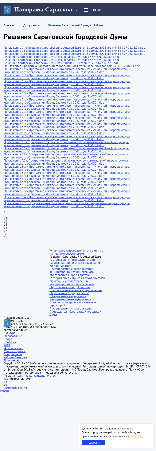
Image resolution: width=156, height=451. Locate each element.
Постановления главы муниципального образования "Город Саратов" (75, 291)
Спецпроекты (13, 354)
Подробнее (135, 436)
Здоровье (10, 342)
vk (5, 385)
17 (5, 230)
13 (5, 218)
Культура (9, 333)
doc (142, 47)
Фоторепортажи (14, 351)
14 (5, 221)
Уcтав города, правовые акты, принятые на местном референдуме (76, 251)
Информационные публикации (70, 299)
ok (5, 381)
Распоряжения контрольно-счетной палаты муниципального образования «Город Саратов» (75, 263)
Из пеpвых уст (13, 348)
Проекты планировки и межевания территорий (73, 303)
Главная (9, 25)
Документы (31, 25)
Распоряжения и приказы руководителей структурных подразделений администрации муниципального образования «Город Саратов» (77, 282)
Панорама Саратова (43, 9)
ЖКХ (7, 345)
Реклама (9, 375)
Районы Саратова (15, 357)
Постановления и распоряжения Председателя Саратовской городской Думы (75, 311)
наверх (5, 391)
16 (5, 227)
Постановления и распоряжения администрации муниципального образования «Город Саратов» (71, 272)
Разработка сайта (15, 388)
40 (5, 237)
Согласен (93, 442)
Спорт (8, 339)
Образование (13, 336)
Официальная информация (67, 296)
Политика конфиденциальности (37, 375)
